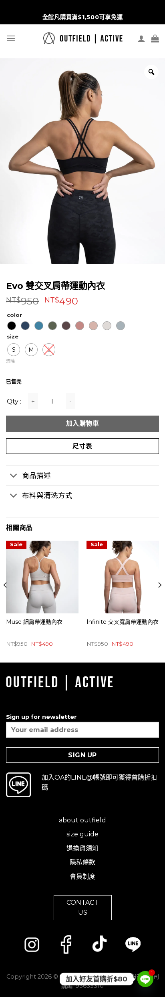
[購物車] (155, 38)
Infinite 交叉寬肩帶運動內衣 (123, 621)
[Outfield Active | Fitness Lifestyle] (83, 38)
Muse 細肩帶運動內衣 (34, 621)
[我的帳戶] (141, 38)
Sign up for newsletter (41, 716)
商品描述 (36, 475)
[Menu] (11, 38)
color (14, 315)
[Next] (159, 600)
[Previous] (6, 600)
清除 (10, 361)
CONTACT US (82, 908)
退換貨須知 (82, 848)
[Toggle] (14, 476)
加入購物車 (82, 423)
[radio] (12, 326)
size (12, 337)
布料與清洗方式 (47, 495)
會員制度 (82, 876)
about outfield (82, 820)
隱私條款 (82, 862)
